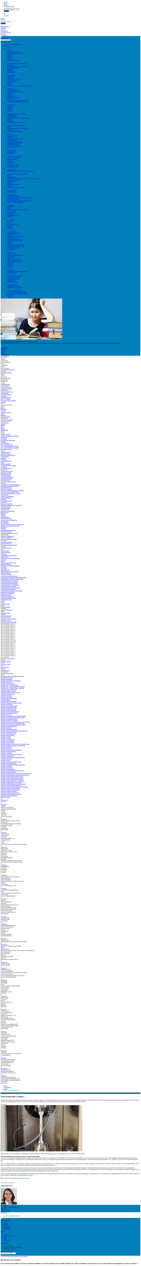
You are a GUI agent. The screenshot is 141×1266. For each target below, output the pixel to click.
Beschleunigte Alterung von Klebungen (17, 66)
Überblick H (4, 899)
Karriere (6, 2)
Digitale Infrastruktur (6, 498)
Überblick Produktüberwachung (9, 533)
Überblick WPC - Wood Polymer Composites (12, 688)
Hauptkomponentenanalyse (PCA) (16, 138)
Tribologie (9, 267)
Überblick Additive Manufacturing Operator (12, 776)
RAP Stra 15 (10, 221)
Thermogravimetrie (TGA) (14, 259)
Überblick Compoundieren (7, 694)
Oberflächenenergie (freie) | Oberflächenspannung (20, 197)
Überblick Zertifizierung (7, 391)
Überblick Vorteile (5, 613)
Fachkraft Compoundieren (7, 593)
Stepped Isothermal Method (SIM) (16, 246)
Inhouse (3, 408)
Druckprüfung (11, 96)
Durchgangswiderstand (13, 97)
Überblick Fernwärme (6, 759)
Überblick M (4, 944)
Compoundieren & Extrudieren (9, 555)
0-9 (5, 46)
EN (7, 15)
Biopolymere (4, 437)
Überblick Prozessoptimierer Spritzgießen (11, 782)
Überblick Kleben (5, 700)
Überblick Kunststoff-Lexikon (8, 621)
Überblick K (4, 924)
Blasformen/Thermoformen (8, 455)
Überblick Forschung (6, 372)
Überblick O (4, 968)
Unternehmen (4, 35)
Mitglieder (3, 415)
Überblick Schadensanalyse (8, 739)
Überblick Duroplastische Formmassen (11, 680)
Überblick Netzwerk (6, 412)
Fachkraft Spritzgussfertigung (8, 589)
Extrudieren (4, 459)
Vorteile (3, 414)
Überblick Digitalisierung (7, 496)
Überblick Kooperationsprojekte (9, 689)
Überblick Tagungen (6, 548)
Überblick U (4, 1050)
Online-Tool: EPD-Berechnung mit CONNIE (12, 490)
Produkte (3, 514)
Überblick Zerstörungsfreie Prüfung (10, 711)
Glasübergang (10, 130)
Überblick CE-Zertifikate (7, 741)
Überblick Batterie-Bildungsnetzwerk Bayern (12, 770)
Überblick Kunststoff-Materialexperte (10, 788)
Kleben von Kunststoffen (13, 158)
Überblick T (4, 1031)
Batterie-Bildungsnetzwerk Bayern (10, 571)
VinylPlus (3, 529)
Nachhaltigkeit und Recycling (8, 562)
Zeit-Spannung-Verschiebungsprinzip (16, 292)
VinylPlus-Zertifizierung (13, 278)
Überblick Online (5, 604)
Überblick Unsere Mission (7, 658)
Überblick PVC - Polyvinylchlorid (9, 685)
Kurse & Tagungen (6, 32)
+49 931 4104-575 (5, 1210)
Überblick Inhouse (5, 607)
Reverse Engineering (12, 224)
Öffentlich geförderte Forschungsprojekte (11, 505)
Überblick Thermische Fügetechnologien (11, 703)
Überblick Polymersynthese (8, 683)
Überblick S (4, 1009)
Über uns (6, 1234)
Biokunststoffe (11, 72)
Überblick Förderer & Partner (8, 618)
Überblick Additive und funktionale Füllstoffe (12, 676)
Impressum (10, 1256)
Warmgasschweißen (12, 284)
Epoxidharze (10, 107)
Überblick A (4, 804)
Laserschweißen (11, 169)
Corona (9, 84)
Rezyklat (9, 225)
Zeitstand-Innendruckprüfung (14, 290)
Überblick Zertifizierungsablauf (9, 539)
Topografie (10, 265)
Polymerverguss (11, 212)
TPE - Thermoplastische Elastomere (10, 446)
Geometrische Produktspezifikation (16, 125)
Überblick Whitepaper (6, 610)
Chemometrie (10, 76)
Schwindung (10, 234)
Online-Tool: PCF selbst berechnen (10, 492)
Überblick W (4, 1068)
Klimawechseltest (11, 159)
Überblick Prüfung (5, 384)
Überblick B (4, 819)
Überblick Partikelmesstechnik (8, 708)
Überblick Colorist (5, 797)
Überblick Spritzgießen (7, 704)
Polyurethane (10, 214)
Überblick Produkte (6, 736)
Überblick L (4, 938)
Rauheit (9, 222)
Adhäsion (9, 50)
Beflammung (10, 65)
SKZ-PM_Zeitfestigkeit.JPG (11, 1216)
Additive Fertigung (5, 453)
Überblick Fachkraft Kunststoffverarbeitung (12, 779)
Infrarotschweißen (11, 152)
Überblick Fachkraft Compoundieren (10, 789)
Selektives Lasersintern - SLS (14, 236)
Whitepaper (4, 409)
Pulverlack (10, 217)
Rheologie (9, 227)
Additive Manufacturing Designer (9, 582)
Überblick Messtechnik (7, 471)
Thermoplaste (10, 262)
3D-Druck (9, 47)
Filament (9, 119)
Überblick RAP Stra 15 (7, 747)
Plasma (9, 208)
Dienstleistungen (5, 26)
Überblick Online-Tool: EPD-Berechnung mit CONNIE (15, 722)
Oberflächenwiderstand (13, 199)
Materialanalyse (5, 512)
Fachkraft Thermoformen (7, 596)
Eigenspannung (11, 104)
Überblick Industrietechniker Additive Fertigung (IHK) (15, 775)
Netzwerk (3, 33)
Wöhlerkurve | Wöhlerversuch (15, 287)
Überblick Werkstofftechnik (8, 769)
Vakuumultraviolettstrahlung (14, 275)
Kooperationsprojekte (6, 449)
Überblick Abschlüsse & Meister (9, 576)
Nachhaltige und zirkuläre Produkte (10, 486)
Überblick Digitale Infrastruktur (9, 726)
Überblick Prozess (5, 452)
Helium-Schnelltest (12, 140)
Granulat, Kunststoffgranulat (14, 131)
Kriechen (9, 163)
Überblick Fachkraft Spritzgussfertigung (11, 785)
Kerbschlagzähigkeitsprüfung (14, 156)
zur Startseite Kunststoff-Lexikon (12, 44)
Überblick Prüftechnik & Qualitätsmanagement (13, 764)
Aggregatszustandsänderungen (15, 53)
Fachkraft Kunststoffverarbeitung (9, 583)
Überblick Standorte (6, 661)
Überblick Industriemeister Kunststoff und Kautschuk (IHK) (16, 773)
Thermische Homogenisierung (15, 255)
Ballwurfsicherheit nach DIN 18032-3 (17, 63)
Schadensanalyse (11, 231)
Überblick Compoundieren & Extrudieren (11, 754)
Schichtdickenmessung (13, 233)
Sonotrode (9, 242)
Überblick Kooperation (7, 503)
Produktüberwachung (12, 215)
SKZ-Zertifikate (5, 523)
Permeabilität (10, 206)
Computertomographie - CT (14, 79)
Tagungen (3, 402)
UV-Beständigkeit (11, 273)
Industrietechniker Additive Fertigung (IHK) (12, 579)
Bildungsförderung (5, 573)
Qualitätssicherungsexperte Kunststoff (10, 588)
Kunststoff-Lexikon (9, 6)
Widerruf (25, 1256)
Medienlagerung (11, 177)
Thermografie (10, 258)
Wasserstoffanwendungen (13, 286)
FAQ (5, 1237)
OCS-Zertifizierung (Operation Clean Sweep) (19, 200)
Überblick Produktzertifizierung (9, 520)
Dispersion (10, 94)
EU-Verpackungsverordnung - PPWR (10, 493)
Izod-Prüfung (10, 153)
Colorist (9, 82)
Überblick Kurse (5, 551)
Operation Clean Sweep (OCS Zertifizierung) (12, 524)
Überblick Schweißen (6, 766)
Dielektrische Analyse (12, 90)
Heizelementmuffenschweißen (15, 141)
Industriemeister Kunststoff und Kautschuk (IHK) (13, 577)
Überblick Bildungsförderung (8, 772)
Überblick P (4, 980)
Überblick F (4, 875)
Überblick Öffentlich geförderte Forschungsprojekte (14, 731)
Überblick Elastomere (6, 682)
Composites (10, 78)
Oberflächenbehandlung (13, 196)
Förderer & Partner (5, 417)
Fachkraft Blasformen (6, 599)
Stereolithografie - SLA (13, 247)
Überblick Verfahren (6, 738)
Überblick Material (5, 434)
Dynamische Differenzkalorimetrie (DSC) (18, 100)
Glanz (8, 127)
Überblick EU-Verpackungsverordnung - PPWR (13, 725)
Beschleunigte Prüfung (13, 68)
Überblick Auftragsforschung (8, 733)
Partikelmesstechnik (6, 474)
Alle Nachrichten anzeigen (7, 1182)
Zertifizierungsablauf (6, 394)
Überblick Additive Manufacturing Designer (12, 778)
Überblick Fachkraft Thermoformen (10, 792)
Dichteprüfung (11, 88)
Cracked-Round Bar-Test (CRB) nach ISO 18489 (20, 85)
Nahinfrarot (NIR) (12, 191)
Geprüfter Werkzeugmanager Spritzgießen (11, 590)
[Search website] (1, 25)
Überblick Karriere (5, 664)
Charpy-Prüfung (11, 75)
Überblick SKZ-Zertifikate (7, 742)
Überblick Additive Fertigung (8, 691)
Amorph (9, 56)
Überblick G (4, 888)
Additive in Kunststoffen (13, 51)
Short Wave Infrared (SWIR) (14, 240)
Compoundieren (5, 456)
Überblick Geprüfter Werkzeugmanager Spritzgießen (14, 787)
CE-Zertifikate (4, 521)
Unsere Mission (5, 347)
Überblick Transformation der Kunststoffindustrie (13, 716)
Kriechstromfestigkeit (12, 165)
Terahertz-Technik (12, 253)
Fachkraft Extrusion (6, 595)
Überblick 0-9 (4, 800)
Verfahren (3, 515)
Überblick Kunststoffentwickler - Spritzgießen (12, 781)
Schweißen (3, 567)
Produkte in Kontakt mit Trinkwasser (10, 526)
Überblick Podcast (5, 670)
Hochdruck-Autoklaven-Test (14, 146)
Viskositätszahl (11, 280)
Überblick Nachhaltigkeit (7, 673)
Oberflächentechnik (6, 464)
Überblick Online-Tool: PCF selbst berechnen (12, 723)
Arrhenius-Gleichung (12, 60)
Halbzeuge (10, 137)
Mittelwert (9, 183)
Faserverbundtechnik (6, 461)
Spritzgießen (4, 467)
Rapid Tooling (11, 219)
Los (17, 1253)
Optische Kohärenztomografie (15, 202)
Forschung (3, 28)
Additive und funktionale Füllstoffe (10, 436)
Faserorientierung (11, 115)
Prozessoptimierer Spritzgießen (9, 586)
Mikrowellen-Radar (12, 180)
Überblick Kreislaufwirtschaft (8, 481)
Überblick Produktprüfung (7, 511)
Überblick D (4, 847)
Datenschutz (16, 1256)
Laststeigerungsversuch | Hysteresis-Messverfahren (20, 171)
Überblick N (4, 962)
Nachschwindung (11, 190)
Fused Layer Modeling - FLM (15, 122)
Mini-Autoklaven (11, 181)
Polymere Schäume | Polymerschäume (17, 209)
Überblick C (4, 832)
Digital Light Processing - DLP (15, 91)
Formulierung (10, 121)
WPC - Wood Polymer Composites (10, 447)
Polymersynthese (11, 211)
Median (9, 175)
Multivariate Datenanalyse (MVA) (16, 187)
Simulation (3, 499)
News (5, 3)
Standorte (3, 349)
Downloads (4, 396)
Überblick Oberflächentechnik (8, 701)
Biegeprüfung (10, 71)
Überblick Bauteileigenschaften (9, 707)
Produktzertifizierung (6, 397)
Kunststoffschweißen (12, 166)
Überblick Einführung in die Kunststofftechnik (13, 757)
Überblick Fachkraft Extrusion (8, 791)
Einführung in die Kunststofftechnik (10, 558)
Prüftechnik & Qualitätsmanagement (10, 565)
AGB (21, 1256)
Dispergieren (10, 93)
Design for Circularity (6, 489)
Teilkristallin (10, 252)
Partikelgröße (10, 205)
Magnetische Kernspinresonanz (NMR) (17, 174)
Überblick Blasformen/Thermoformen (10, 692)
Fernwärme (4, 560)
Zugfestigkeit (10, 295)
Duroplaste (10, 99)
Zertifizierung (4, 31)
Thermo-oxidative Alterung (14, 261)
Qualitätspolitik (4, 393)
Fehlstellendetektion (12, 116)
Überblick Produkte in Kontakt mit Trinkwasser (13, 745)
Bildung (6, 1224)
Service (6, 5)
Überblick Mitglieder (6, 616)
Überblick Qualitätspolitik (7, 536)
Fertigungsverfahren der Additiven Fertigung (18, 118)
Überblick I (4, 916)
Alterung (9, 54)
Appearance (10, 59)
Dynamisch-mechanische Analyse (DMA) (18, 102)
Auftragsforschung (5, 508)
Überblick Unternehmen (7, 419)
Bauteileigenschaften (6, 473)
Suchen (6, 11)
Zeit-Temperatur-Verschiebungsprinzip (17, 293)
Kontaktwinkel (11, 162)
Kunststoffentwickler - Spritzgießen (10, 585)
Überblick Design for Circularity (9, 720)
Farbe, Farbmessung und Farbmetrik (16, 113)
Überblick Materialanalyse (7, 735)
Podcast (3, 353)
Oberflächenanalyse (12, 194)
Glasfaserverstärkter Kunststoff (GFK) (17, 128)
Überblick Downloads (6, 542)
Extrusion (9, 110)
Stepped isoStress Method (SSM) (15, 245)
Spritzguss (9, 243)
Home (5, 1086)
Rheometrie (10, 228)
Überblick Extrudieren (6, 697)
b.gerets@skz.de (5, 1211)
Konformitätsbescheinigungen (8, 530)
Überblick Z (4, 1075)
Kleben (2, 462)
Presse (5, 1089)
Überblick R (4, 996)
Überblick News (5, 667)
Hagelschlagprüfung (12, 135)
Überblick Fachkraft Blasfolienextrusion (11, 794)
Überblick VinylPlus (6, 748)
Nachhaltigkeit (4, 355)
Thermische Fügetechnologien (8, 465)
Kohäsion (9, 161)
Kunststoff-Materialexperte (7, 592)
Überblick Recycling (6, 714)
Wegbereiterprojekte (6, 506)
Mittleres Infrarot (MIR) (13, 184)
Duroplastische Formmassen (8, 440)
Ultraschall (10, 270)
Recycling (3, 483)
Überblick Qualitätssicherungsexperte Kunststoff (13, 784)
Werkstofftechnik (5, 570)
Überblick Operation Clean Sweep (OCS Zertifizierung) (15, 744)
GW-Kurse (7, 1240)
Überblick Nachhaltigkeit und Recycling (11, 761)
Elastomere (10, 106)
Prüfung (3, 29)
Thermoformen (11, 256)
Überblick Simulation (6, 728)
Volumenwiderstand (12, 281)
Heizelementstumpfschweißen (15, 143)
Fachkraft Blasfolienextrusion (8, 598)
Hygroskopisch (11, 147)
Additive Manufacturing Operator (9, 580)
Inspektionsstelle (11, 150)
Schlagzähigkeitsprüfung (13, 239)
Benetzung (10, 69)
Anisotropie (10, 57)
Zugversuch (10, 296)
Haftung (9, 134)
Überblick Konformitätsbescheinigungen (11, 750)
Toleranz (9, 264)
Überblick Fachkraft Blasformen (9, 795)
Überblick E (4, 865)
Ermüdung (10, 109)
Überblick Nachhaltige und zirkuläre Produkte (12, 717)
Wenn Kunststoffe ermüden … (12, 1090)
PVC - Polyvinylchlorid (7, 445)
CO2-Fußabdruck (11, 81)
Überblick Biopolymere (7, 677)
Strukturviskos (11, 249)
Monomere (10, 186)
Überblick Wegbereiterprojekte (8, 732)
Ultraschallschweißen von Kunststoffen (17, 271)
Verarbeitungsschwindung (14, 277)
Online (2, 406)
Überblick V (4, 1058)
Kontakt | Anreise (8, 1236)
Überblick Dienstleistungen (8, 369)
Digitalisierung (4, 557)
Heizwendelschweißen (13, 144)
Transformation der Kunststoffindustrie (11, 484)
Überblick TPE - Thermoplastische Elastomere (13, 686)
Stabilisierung (10, 237)
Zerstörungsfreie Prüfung (7, 477)
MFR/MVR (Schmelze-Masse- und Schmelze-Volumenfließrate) (23, 178)
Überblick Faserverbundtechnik (9, 698)
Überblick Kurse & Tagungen (8, 400)
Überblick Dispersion (6, 695)
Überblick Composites (6, 679)
